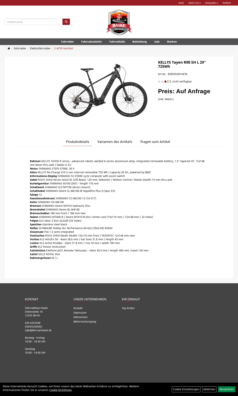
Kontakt (78, 308)
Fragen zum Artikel (155, 141)
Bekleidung (139, 41)
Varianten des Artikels (114, 141)
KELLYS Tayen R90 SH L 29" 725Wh (182, 64)
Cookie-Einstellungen (186, 389)
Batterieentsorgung (84, 321)
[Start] (9, 48)
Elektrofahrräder (40, 48)
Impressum (79, 312)
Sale (157, 41)
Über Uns (193, 2)
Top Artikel (128, 308)
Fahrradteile (117, 41)
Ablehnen (209, 389)
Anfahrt (227, 2)
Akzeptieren (226, 389)
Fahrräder (67, 41)
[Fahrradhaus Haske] (119, 22)
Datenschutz (80, 317)
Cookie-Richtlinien (60, 390)
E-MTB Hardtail (63, 48)
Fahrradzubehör (91, 41)
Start (181, 2)
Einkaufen (210, 2)
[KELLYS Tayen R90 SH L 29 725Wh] (103, 93)
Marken (172, 41)
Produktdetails (77, 141)
